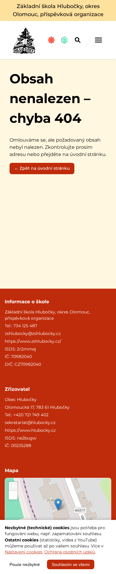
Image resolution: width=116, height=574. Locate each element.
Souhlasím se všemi (71, 564)
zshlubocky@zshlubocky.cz (33, 333)
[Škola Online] (64, 40)
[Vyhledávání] (77, 40)
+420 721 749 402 (30, 414)
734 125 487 (25, 325)
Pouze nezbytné (25, 564)
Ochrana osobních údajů (69, 552)
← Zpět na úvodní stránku (42, 168)
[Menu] (98, 40)
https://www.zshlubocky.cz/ (33, 341)
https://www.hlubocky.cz (30, 430)
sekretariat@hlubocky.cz (30, 422)
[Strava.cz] (51, 40)
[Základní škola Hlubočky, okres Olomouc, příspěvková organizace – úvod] (24, 40)
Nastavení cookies (23, 552)
